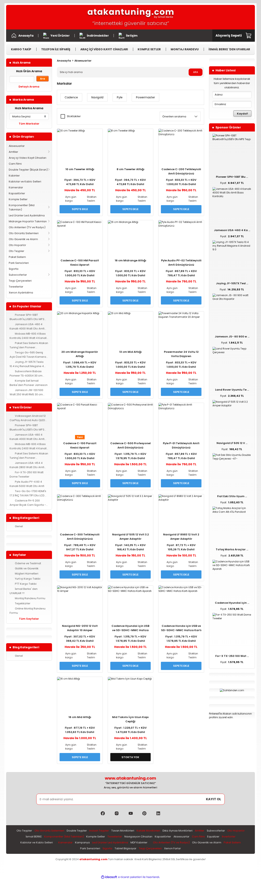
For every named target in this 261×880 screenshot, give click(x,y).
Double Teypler (77, 831)
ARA (195, 72)
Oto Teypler (16, 251)
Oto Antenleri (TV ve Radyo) (27, 227)
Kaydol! (242, 114)
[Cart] (248, 35)
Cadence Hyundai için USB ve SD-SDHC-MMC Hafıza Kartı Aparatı (130, 628)
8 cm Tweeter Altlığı (130, 169)
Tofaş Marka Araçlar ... (232, 549)
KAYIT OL (213, 799)
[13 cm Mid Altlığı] (130, 326)
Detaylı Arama (29, 87)
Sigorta (13, 269)
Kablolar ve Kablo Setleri (25, 181)
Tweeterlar (16, 287)
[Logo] (130, 17)
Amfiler (13, 152)
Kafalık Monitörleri (148, 831)
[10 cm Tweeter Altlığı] (80, 144)
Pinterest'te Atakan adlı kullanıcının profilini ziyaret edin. (230, 715)
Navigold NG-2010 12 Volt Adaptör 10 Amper (80, 628)
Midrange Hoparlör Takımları (28, 221)
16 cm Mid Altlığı (80, 717)
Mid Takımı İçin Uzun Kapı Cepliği (130, 719)
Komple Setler (18, 199)
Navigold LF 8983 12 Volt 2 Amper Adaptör (181, 537)
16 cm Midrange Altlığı (130, 260)
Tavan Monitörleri (122, 831)
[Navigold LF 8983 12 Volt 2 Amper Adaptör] (181, 509)
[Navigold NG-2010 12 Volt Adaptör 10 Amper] (80, 601)
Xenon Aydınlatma (21, 292)
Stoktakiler (74, 116)
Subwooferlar (18, 275)
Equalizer (213, 836)
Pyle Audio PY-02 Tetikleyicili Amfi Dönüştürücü (181, 262)
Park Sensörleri (19, 263)
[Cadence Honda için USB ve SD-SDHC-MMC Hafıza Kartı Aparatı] (181, 601)
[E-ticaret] (130, 877)
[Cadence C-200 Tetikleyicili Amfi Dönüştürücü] (181, 144)
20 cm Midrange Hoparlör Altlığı (79, 354)
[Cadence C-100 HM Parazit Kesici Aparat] (80, 235)
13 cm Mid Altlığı (130, 352)
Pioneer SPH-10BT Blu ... (232, 177)
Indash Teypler (99, 831)
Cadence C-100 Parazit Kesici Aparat (79, 445)
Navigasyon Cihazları (138, 836)
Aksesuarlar (17, 146)
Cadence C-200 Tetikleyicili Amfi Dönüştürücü (181, 171)
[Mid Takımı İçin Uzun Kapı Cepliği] (130, 692)
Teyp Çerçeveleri (20, 281)
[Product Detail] (80, 163)
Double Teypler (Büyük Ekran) (28, 170)
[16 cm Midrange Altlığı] (130, 235)
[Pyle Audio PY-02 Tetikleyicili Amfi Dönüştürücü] (181, 235)
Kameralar (16, 187)
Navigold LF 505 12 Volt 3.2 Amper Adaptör (130, 537)
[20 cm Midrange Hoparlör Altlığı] (80, 326)
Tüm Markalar (29, 124)
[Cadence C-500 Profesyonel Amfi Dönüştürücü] (130, 418)
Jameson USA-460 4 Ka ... (232, 230)
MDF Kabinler (138, 842)
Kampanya (82, 842)
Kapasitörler (17, 193)
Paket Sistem (17, 257)
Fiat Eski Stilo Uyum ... (232, 496)
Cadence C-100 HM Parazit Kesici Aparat (80, 262)
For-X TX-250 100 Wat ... (232, 656)
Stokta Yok (130, 757)
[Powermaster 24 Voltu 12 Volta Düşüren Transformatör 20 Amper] (181, 326)
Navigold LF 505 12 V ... (232, 443)
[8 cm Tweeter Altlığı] (130, 144)
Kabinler (14, 176)
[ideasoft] (109, 877)
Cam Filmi (15, 164)
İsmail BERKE (34, 836)
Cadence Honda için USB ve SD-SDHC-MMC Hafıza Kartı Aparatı (181, 628)
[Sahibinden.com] (232, 690)
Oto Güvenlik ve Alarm (23, 239)
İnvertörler (229, 836)
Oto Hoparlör (17, 245)
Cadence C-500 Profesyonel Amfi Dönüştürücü (130, 445)
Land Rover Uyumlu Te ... (232, 390)
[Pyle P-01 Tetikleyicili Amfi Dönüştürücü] (181, 418)
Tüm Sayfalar (29, 619)
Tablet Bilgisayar (125, 848)
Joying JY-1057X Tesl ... (232, 283)
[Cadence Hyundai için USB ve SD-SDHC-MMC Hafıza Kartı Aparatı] (130, 601)
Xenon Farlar (172, 848)
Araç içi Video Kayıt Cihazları (27, 158)
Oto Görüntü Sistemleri (24, 233)
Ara (42, 79)
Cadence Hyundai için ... (232, 603)
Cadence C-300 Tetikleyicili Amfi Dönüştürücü (80, 537)
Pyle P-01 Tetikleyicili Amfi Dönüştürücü (181, 445)
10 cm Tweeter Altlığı (79, 169)
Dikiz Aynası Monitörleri (177, 831)
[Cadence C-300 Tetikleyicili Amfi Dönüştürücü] (80, 509)
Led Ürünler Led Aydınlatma (27, 215)
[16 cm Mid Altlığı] (80, 692)
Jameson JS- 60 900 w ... (232, 336)
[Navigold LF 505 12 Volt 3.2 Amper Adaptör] (130, 509)
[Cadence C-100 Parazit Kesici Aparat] (80, 418)
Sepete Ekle (80, 209)
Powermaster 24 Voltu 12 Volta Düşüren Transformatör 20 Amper (181, 354)
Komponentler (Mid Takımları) (21, 207)
